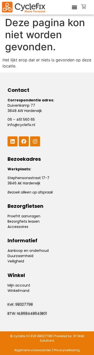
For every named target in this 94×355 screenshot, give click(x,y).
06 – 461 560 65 (21, 119)
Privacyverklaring (67, 350)
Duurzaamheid (20, 255)
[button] (74, 7)
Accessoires (18, 226)
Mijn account (19, 285)
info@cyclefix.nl (21, 124)
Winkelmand (18, 290)
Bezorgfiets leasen (24, 221)
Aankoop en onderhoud (28, 250)
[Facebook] (24, 141)
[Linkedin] (13, 141)
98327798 (24, 304)
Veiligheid (16, 261)
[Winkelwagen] (83, 6)
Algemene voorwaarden (32, 350)
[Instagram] (35, 141)
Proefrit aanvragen (24, 216)
